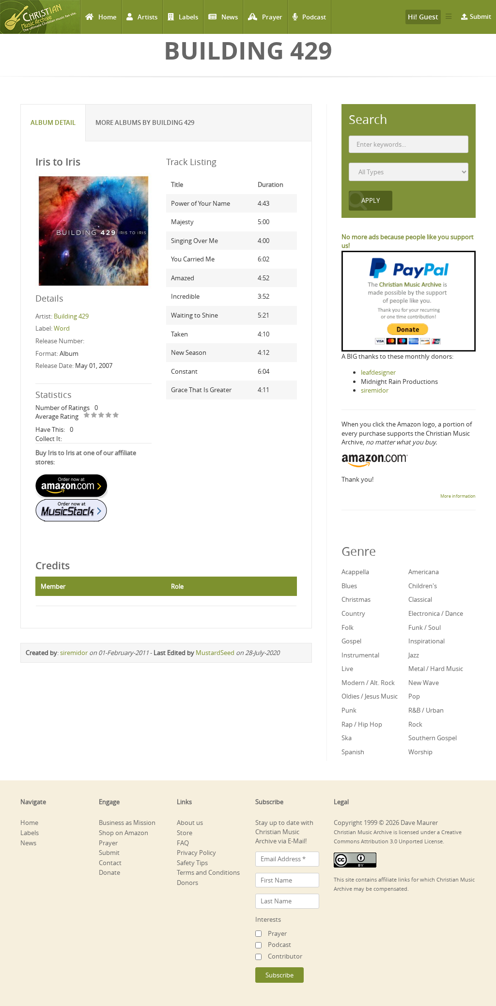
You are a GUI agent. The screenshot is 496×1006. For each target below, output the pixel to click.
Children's (422, 585)
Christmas (356, 599)
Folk (347, 627)
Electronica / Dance (435, 613)
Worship (420, 751)
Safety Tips (192, 862)
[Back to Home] (40, 17)
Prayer (272, 17)
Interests (268, 919)
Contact (110, 862)
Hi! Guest (423, 16)
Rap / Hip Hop (361, 724)
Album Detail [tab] (53, 122)
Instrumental (360, 655)
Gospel (351, 641)
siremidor (74, 652)
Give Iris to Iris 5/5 (116, 415)
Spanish (352, 751)
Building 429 (71, 316)
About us (190, 822)
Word (62, 328)
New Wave (423, 682)
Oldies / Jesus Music (369, 696)
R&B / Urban (426, 710)
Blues (349, 585)
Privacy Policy (196, 852)
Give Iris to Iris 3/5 (101, 415)
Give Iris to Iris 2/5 (94, 415)
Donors (187, 882)
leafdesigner (378, 372)
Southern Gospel (432, 737)
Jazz (413, 655)
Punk (348, 710)
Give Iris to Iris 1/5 (87, 415)
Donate (109, 872)
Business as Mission (127, 822)
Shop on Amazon (123, 832)
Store (184, 832)
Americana (423, 571)
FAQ (183, 842)
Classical (420, 599)
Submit (480, 16)
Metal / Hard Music (435, 668)
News (229, 17)
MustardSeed (215, 652)
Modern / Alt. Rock (368, 682)
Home (107, 17)
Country (353, 613)
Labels (188, 17)
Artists (147, 17)
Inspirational (426, 641)
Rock (415, 724)
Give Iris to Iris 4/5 (108, 415)
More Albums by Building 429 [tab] (144, 122)
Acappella (355, 571)
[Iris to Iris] (93, 230)
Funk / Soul (424, 627)
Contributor (285, 956)
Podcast (314, 17)
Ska (346, 737)
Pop (414, 696)
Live (347, 668)
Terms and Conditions (208, 872)
